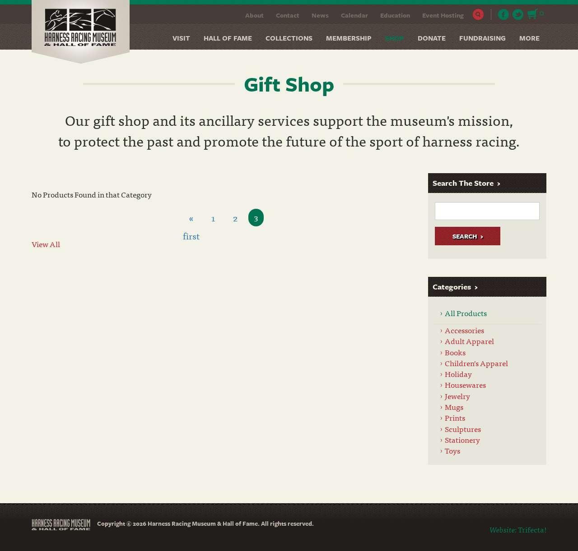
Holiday (458, 373)
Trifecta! (532, 529)
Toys (452, 450)
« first (191, 218)
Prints (455, 417)
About (254, 15)
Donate (432, 38)
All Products (466, 313)
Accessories (464, 330)
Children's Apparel (476, 363)
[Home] (84, 32)
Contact (287, 15)
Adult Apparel (469, 341)
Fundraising (482, 38)
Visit (181, 38)
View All (46, 244)
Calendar (354, 15)
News (320, 15)
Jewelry (457, 396)
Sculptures (463, 428)
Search (478, 14)
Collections (289, 38)
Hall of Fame (228, 38)
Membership (349, 38)
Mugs (454, 406)
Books (455, 352)
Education (395, 15)
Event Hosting (443, 15)
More (529, 38)
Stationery (462, 439)
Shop (394, 38)
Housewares (465, 384)
